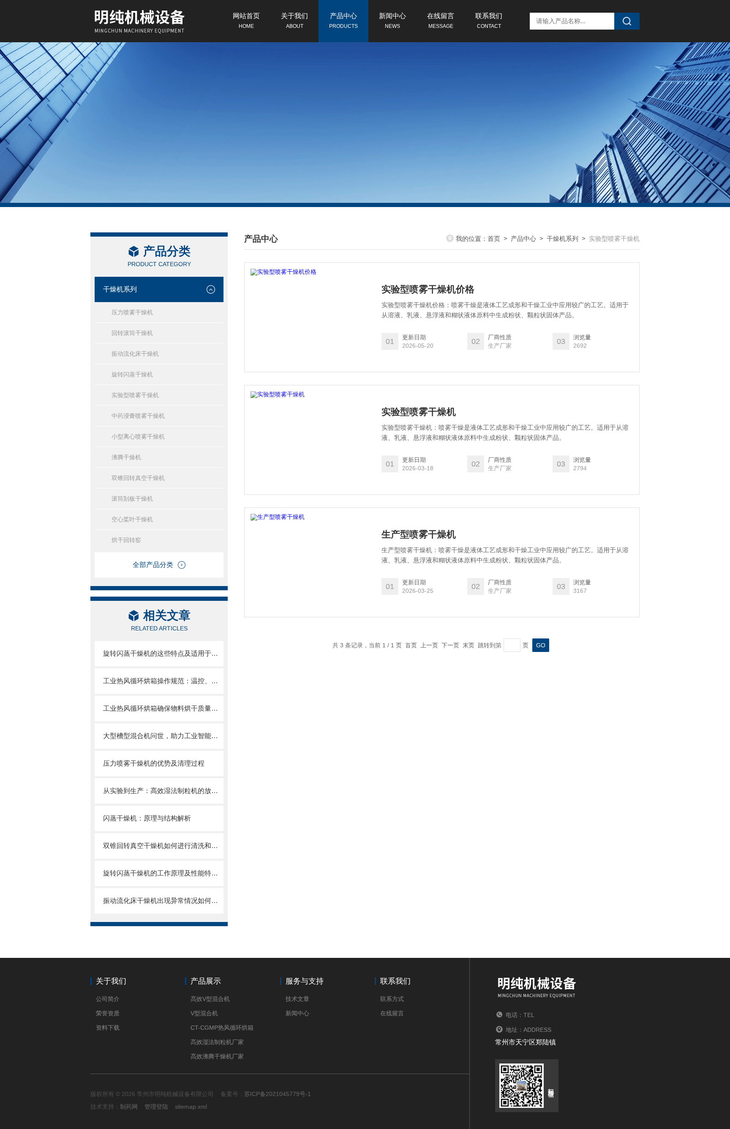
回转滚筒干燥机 (132, 333)
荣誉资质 (108, 1013)
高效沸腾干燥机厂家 (217, 1056)
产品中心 (343, 20)
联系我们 (488, 20)
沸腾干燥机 (126, 457)
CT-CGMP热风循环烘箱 (222, 1027)
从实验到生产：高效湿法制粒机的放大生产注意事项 (163, 790)
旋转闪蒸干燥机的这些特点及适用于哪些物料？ (163, 653)
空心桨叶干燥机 (132, 519)
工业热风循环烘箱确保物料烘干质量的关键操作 (163, 708)
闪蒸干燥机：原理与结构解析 (147, 818)
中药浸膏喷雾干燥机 (138, 415)
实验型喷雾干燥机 (135, 395)
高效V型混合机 (210, 998)
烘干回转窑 (126, 540)
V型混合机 (204, 1013)
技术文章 (297, 998)
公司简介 (108, 998)
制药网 (129, 1106)
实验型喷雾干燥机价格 (427, 289)
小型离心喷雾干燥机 (138, 436)
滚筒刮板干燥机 (132, 498)
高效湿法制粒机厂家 (217, 1042)
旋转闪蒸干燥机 (132, 374)
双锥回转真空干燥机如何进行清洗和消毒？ (163, 845)
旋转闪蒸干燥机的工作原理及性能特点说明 (163, 873)
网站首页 (246, 20)
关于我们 (294, 20)
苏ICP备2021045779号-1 (277, 1094)
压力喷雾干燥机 (132, 312)
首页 (494, 238)
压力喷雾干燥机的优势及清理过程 (153, 763)
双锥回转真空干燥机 (138, 478)
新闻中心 (392, 20)
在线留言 (440, 20)
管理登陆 (156, 1106)
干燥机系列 (120, 289)
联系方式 (392, 998)
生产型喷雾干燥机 (418, 534)
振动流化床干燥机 (135, 353)
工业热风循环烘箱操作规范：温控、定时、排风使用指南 (163, 680)
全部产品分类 (153, 564)
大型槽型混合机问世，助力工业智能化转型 (163, 735)
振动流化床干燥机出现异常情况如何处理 (163, 900)
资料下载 (108, 1027)
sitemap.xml (191, 1106)
